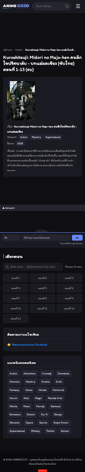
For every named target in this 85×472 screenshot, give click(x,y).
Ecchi (59, 381)
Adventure (30, 373)
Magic (38, 398)
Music (27, 406)
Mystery (30, 381)
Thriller (50, 430)
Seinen (65, 430)
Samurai (55, 406)
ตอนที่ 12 (69, 308)
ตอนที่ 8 (42, 298)
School (31, 414)
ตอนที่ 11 (42, 308)
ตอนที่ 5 (42, 288)
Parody (40, 406)
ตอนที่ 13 (16, 318)
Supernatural (17, 430)
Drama (46, 381)
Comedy (46, 373)
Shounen (15, 422)
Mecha (13, 406)
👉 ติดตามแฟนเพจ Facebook (27, 344)
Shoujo (58, 414)
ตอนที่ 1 (15, 278)
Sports (43, 422)
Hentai (42, 389)
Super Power (61, 422)
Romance (15, 414)
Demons (15, 381)
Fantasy (14, 389)
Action (18, 49)
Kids (26, 398)
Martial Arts (55, 398)
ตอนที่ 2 (42, 278)
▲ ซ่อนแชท (8, 208)
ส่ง (77, 237)
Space (29, 422)
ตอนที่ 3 (69, 278)
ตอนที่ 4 (15, 288)
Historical (58, 389)
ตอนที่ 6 (69, 288)
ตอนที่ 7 (15, 298)
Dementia (63, 373)
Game (28, 389)
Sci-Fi (44, 414)
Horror (13, 398)
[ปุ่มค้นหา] (66, 6)
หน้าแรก (7, 49)
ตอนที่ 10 (16, 308)
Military (35, 430)
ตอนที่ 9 (69, 298)
